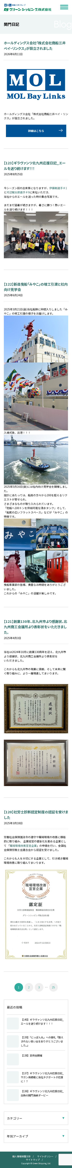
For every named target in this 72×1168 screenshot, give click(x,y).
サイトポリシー (45, 1156)
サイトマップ (33, 1159)
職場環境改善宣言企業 (23, 846)
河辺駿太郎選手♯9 (18, 192)
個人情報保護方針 (21, 1156)
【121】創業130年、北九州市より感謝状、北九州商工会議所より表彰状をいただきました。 (35, 627)
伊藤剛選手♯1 (58, 188)
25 (53, 987)
